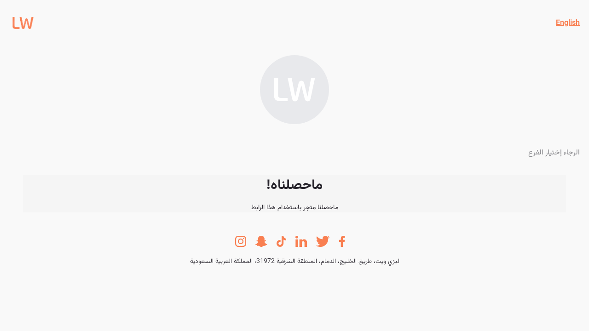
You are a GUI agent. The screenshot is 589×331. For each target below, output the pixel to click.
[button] (568, 23)
